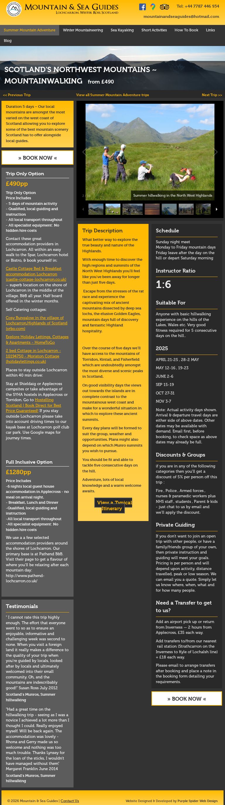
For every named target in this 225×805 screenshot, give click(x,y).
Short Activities (154, 30)
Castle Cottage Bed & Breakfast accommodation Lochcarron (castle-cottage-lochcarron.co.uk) (36, 274)
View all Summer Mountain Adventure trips (112, 94)
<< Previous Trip (16, 94)
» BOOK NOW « (37, 158)
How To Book (186, 30)
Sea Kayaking (122, 30)
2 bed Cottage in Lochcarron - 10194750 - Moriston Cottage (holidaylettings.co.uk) (33, 356)
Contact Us (70, 800)
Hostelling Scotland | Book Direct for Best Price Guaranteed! (33, 405)
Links (210, 30)
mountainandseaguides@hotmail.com (181, 16)
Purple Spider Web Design (198, 801)
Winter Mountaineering (83, 30)
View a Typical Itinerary (114, 505)
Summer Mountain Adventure (29, 30)
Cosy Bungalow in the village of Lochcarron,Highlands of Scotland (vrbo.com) (36, 323)
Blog (8, 40)
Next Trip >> (212, 94)
